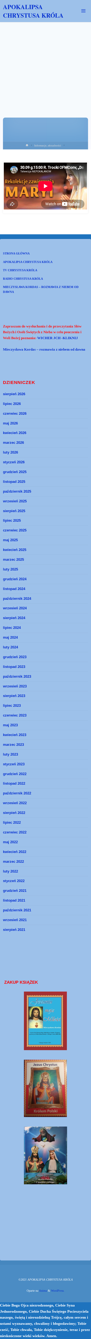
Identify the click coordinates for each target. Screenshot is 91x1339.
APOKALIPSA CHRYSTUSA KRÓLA (33, 11)
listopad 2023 (14, 667)
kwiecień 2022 (14, 852)
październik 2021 (17, 910)
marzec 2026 (13, 442)
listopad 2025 (14, 481)
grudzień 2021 (14, 890)
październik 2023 (17, 676)
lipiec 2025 (12, 520)
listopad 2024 (14, 589)
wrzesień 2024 (15, 608)
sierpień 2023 (14, 696)
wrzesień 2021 (15, 920)
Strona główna (16, 253)
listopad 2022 (14, 783)
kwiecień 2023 (14, 735)
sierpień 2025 (14, 511)
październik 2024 (17, 598)
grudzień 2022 (14, 774)
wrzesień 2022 (15, 803)
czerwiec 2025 (14, 530)
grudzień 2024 (14, 579)
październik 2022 (17, 793)
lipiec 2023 (12, 705)
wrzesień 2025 (15, 501)
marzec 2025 (13, 559)
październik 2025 (17, 491)
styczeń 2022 (14, 881)
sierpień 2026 (14, 394)
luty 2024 (10, 647)
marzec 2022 (13, 861)
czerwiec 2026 (14, 413)
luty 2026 (10, 452)
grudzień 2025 (14, 472)
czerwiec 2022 (14, 832)
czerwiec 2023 (14, 715)
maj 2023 (10, 725)
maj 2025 (10, 540)
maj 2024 (10, 637)
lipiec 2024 (12, 627)
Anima (42, 1290)
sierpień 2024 (14, 618)
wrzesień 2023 (15, 686)
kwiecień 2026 (14, 433)
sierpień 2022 (14, 813)
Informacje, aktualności (47, 145)
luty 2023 (10, 754)
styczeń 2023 (14, 764)
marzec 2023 (13, 744)
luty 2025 (10, 569)
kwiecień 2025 (14, 550)
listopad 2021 (14, 900)
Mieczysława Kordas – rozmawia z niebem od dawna (41, 289)
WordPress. (58, 1290)
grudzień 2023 (14, 657)
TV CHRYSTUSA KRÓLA (20, 270)
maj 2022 (10, 842)
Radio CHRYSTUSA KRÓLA (23, 278)
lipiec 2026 (12, 404)
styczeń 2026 (14, 462)
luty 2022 (10, 871)
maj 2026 (10, 423)
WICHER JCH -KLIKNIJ (57, 338)
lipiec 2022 (12, 822)
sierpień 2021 (14, 929)
